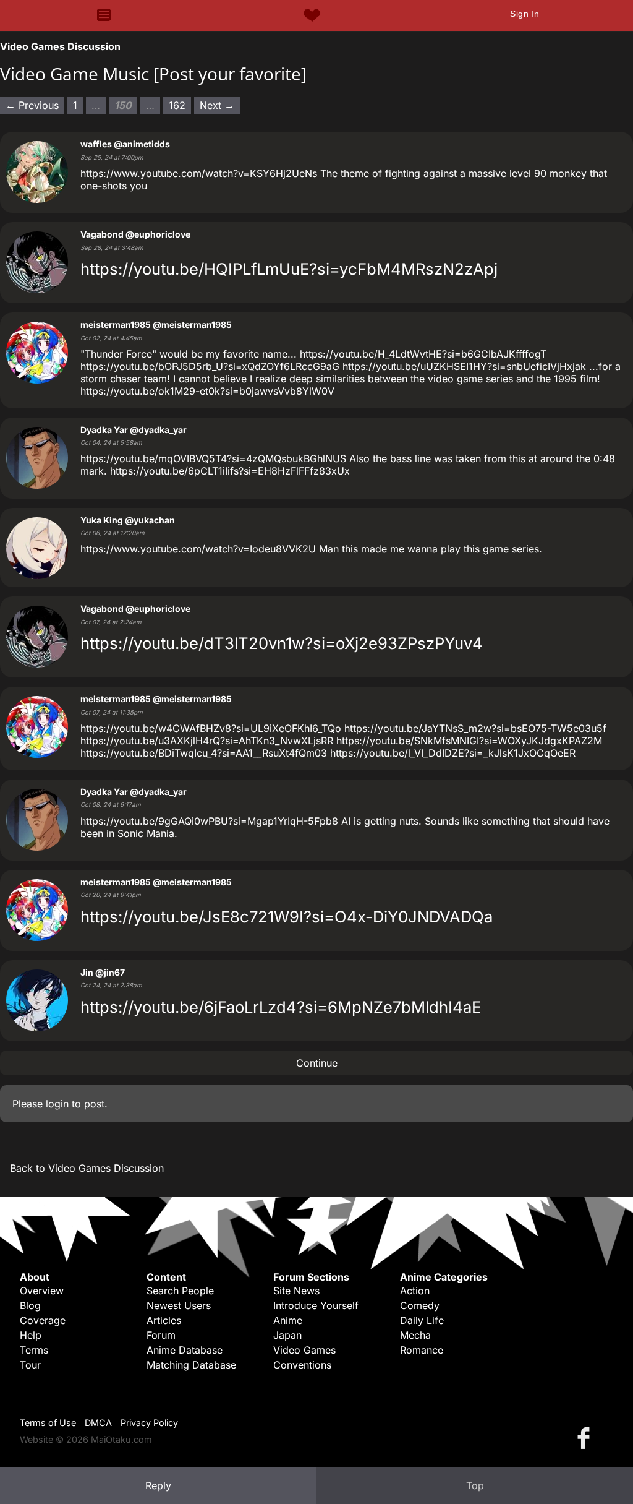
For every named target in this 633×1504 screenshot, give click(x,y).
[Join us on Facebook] (586, 1437)
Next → (217, 105)
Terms (34, 1350)
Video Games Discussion (60, 46)
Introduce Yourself (316, 1305)
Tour (30, 1365)
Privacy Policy (149, 1422)
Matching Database (191, 1365)
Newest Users (179, 1305)
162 (177, 105)
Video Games (304, 1350)
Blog (30, 1305)
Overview (42, 1290)
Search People (180, 1290)
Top (475, 1485)
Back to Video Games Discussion (87, 1168)
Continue (317, 1063)
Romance (421, 1350)
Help (30, 1335)
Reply (158, 1485)
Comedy (420, 1305)
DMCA (98, 1422)
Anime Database (185, 1350)
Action (415, 1290)
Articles (164, 1320)
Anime (287, 1320)
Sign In (524, 14)
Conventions (302, 1365)
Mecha (415, 1335)
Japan (287, 1335)
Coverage (43, 1320)
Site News (296, 1290)
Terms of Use (48, 1422)
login (57, 1104)
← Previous (32, 105)
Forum (161, 1335)
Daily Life (422, 1320)
